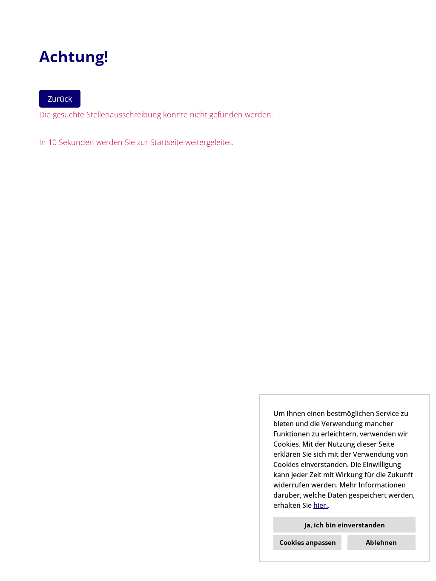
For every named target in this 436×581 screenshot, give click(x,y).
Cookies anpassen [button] (307, 542)
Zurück (60, 99)
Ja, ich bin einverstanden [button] (344, 525)
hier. (320, 505)
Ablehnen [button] (381, 542)
